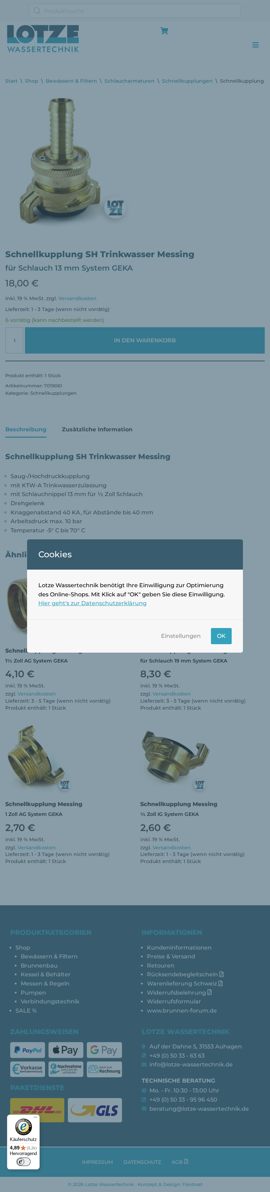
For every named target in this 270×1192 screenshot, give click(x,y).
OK (221, 636)
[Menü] (35, 1119)
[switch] (24, 1162)
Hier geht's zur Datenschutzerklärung (92, 603)
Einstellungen (181, 636)
